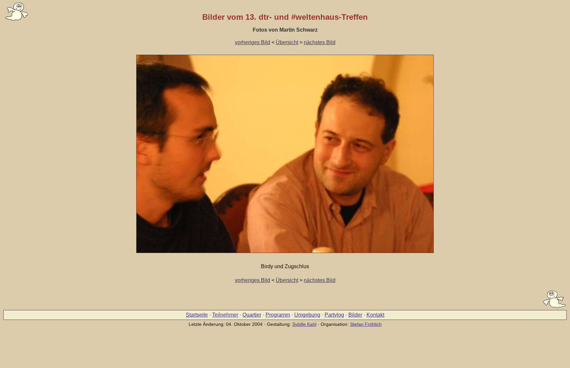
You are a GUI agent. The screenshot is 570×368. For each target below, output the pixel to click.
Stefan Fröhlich (366, 324)
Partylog (334, 315)
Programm (278, 315)
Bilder (355, 315)
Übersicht (287, 42)
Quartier (251, 315)
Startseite (197, 315)
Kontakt (375, 315)
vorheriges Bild (252, 42)
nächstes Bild (319, 42)
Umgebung (307, 315)
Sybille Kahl (304, 324)
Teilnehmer (225, 315)
